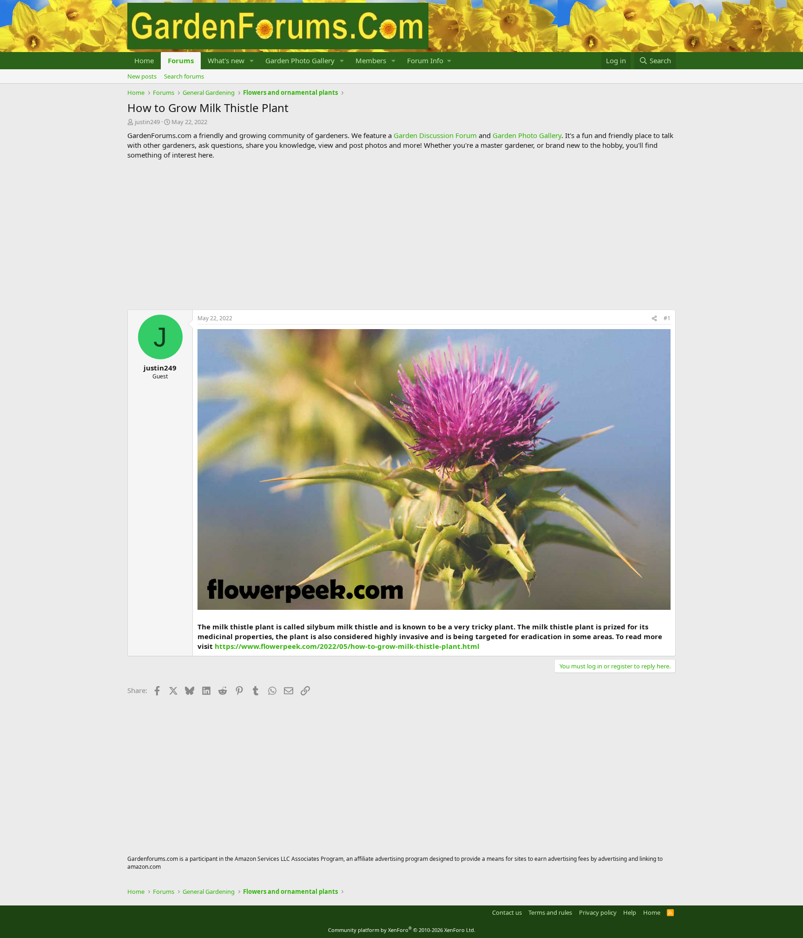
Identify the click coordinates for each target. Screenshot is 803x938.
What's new (226, 60)
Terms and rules (550, 912)
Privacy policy (598, 912)
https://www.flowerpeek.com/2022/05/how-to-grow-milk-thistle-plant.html (347, 646)
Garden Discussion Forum (435, 135)
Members (370, 60)
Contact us (507, 912)
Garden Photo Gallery (300, 60)
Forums (181, 60)
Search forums (184, 76)
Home (144, 60)
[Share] (654, 318)
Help (629, 912)
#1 (667, 318)
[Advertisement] (401, 235)
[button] (251, 60)
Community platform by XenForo (401, 929)
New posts (142, 76)
